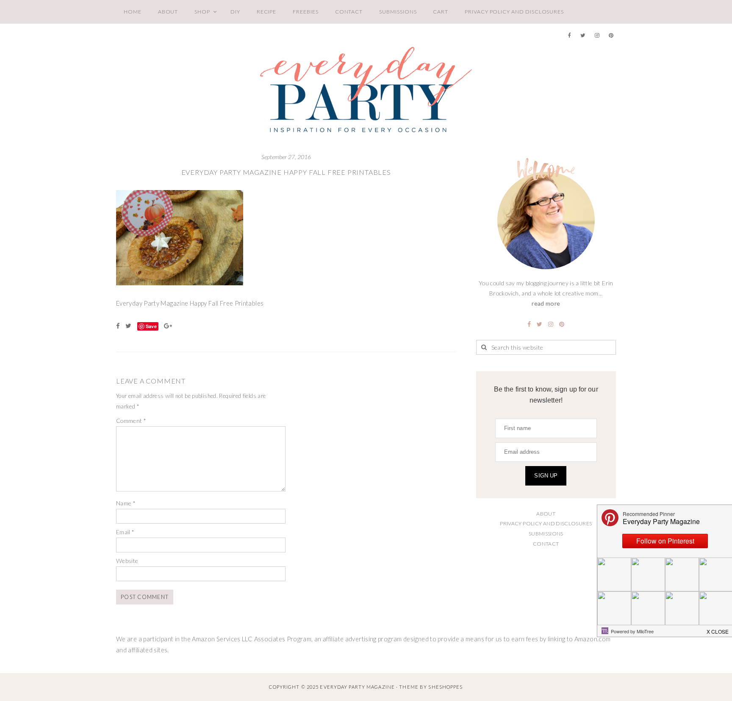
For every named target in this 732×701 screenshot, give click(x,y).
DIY (235, 11)
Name (126, 503)
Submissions (397, 11)
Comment (131, 420)
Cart (440, 11)
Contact (349, 11)
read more (546, 303)
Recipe (267, 11)
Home (132, 11)
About (168, 11)
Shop (202, 11)
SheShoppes (445, 687)
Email (125, 531)
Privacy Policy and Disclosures (514, 11)
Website (127, 560)
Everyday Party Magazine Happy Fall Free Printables (286, 172)
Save (151, 326)
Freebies (305, 11)
